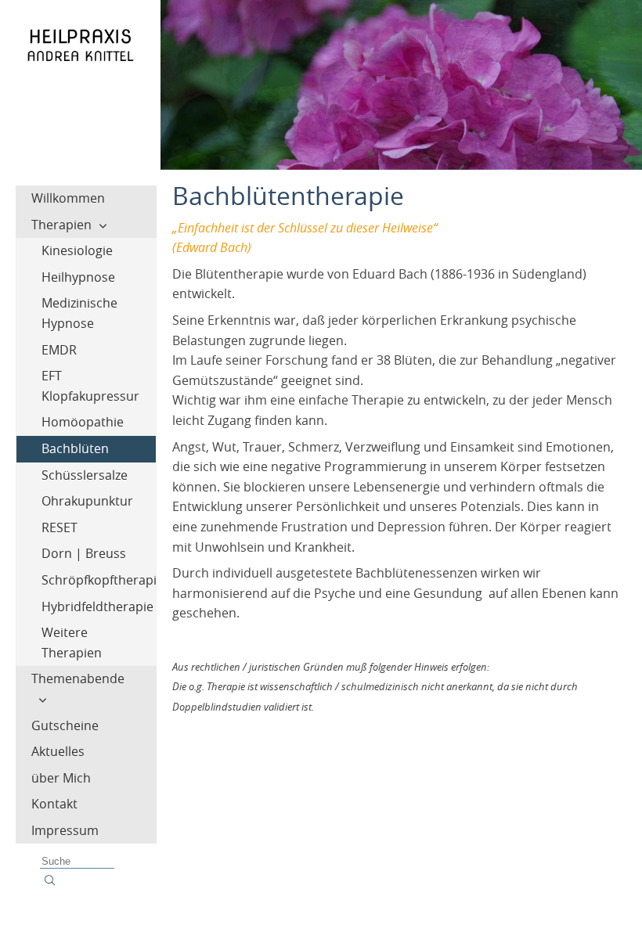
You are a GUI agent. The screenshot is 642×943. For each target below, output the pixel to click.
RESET (59, 527)
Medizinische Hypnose (79, 313)
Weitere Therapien (71, 642)
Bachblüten (75, 448)
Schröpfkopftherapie (98, 579)
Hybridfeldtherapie (97, 606)
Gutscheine (65, 725)
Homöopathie (82, 421)
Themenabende (77, 678)
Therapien (61, 224)
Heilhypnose (78, 277)
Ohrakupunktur (87, 500)
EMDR (59, 349)
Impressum (65, 830)
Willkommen (68, 198)
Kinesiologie (77, 250)
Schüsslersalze (84, 475)
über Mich (61, 777)
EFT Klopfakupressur (90, 386)
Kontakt (54, 803)
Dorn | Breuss (83, 553)
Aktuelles (58, 751)
